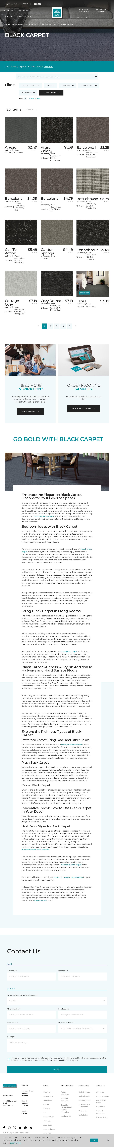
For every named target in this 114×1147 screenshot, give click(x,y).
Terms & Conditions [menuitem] (100, 1112)
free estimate (40, 900)
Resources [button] (23, 10)
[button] (78, 17)
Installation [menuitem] (83, 1115)
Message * (11, 1037)
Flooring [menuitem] (46, 1092)
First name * (11, 970)
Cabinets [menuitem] (47, 1121)
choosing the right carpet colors (68, 877)
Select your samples (81, 409)
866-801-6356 (35, 4)
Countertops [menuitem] (48, 1117)
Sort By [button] (30, 109)
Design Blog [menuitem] (66, 1116)
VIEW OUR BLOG (28, 411)
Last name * (63, 970)
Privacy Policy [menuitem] (102, 1117)
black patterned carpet (71, 745)
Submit (57, 1069)
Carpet (31, 24)
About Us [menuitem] (100, 1092)
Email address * (64, 1009)
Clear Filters (34, 99)
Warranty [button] (27, 93)
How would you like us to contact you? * (22, 995)
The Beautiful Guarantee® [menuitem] (84, 1105)
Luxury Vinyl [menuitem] (48, 1096)
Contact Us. (48, 67)
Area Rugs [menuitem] (47, 1125)
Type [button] (49, 86)
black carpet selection (44, 516)
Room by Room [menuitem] (102, 1096)
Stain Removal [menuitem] (84, 1092)
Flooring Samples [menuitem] (64, 1100)
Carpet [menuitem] (46, 1104)
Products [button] (8, 10)
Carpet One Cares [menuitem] (101, 1101)
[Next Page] (76, 326)
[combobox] (55, 76)
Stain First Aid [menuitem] (84, 1096)
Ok (94, 1140)
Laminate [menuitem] (47, 1109)
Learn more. (15, 1143)
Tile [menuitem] (44, 1113)
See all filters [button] (49, 93)
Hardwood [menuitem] (47, 1100)
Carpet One (9, 24)
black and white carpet (71, 865)
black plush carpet (69, 651)
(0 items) (86, 17)
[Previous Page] (38, 326)
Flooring (21, 24)
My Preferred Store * (66, 1023)
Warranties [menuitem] (83, 1111)
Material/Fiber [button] (29, 86)
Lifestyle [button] (66, 86)
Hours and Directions (84, 11)
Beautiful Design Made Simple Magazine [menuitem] (66, 1108)
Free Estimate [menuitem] (49, 1129)
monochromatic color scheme (35, 850)
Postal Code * (12, 1023)
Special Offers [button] (24, 17)
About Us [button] (8, 17)
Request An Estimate (101, 11)
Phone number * (13, 1009)
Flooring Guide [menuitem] (85, 1100)
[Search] (96, 76)
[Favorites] (82, 17)
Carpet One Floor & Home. (19, 1133)
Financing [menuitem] (47, 1133)
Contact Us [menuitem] (100, 1107)
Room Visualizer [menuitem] (65, 1093)
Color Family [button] (87, 86)
